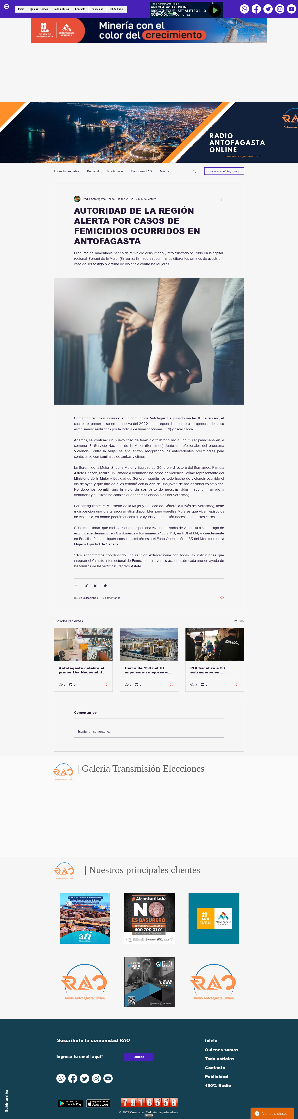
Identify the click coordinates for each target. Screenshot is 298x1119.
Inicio (211, 1041)
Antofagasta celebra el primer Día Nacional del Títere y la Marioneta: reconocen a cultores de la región (83, 670)
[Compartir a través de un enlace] (106, 585)
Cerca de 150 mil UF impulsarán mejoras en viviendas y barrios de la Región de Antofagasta (149, 670)
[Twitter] (268, 9)
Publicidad (216, 1076)
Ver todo (238, 620)
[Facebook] (256, 9)
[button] (194, 171)
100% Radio (218, 1085)
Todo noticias (219, 1059)
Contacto (215, 1067)
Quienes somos (221, 1050)
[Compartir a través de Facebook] (76, 585)
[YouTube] (291, 9)
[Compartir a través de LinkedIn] (96, 585)
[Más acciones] (221, 198)
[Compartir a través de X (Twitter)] (86, 585)
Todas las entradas (66, 171)
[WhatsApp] (244, 9)
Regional (93, 171)
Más (162, 171)
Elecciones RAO (141, 171)
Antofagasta (115, 171)
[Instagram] (279, 9)
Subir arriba (7, 1101)
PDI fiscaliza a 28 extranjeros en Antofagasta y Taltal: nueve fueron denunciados (211, 670)
